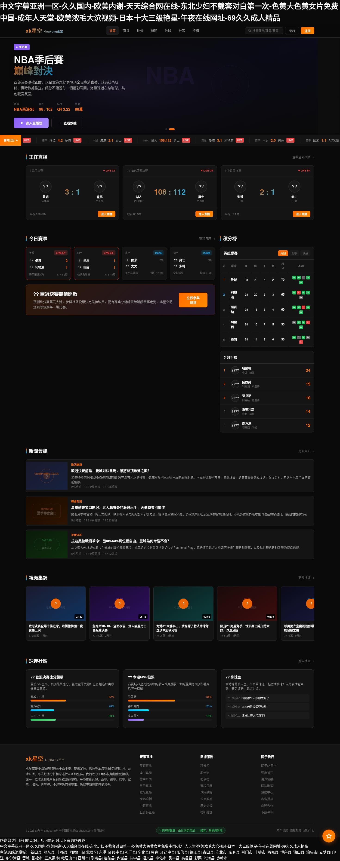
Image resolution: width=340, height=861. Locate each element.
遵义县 (148, 858)
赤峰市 (222, 858)
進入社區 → (306, 661)
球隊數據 (206, 792)
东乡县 (234, 852)
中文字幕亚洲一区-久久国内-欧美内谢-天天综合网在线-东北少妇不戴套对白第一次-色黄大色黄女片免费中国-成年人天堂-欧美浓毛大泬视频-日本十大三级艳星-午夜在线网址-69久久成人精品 (154, 846)
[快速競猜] (328, 836)
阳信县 (182, 852)
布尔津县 (13, 858)
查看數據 (70, 123)
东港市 (104, 852)
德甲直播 (146, 779)
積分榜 (204, 765)
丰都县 (62, 852)
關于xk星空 (268, 765)
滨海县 (209, 858)
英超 (283, 253)
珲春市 (156, 852)
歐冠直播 (146, 792)
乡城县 (122, 858)
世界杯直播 (147, 812)
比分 (140, 30)
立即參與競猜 (193, 300)
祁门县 (130, 852)
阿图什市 (76, 852)
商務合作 (267, 805)
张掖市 (37, 858)
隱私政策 (267, 785)
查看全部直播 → (303, 157)
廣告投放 (267, 799)
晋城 (26, 858)
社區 (182, 30)
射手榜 (204, 772)
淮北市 (221, 852)
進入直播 (106, 214)
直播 (126, 30)
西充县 (272, 852)
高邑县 (186, 858)
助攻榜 (204, 779)
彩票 (198, 858)
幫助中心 (267, 792)
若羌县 (109, 858)
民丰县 (173, 858)
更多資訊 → (306, 451)
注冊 (308, 31)
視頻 (195, 30)
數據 (168, 30)
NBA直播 (146, 799)
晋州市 (83, 858)
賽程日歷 (206, 785)
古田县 (208, 852)
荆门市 (247, 852)
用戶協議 (267, 779)
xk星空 (44, 30)
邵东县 (49, 852)
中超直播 (146, 805)
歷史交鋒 (206, 805)
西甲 (294, 253)
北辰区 (91, 852)
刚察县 (96, 858)
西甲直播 (146, 772)
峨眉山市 (68, 858)
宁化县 (143, 852)
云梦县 (324, 852)
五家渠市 (51, 858)
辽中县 (169, 852)
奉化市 (161, 858)
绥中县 (117, 852)
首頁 (112, 30)
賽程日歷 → (207, 238)
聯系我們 (267, 772)
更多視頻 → (306, 577)
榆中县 (135, 858)
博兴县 (285, 852)
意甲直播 (146, 785)
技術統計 (206, 812)
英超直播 (146, 765)
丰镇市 (260, 852)
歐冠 (305, 253)
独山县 (298, 852)
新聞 (154, 30)
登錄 (292, 31)
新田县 (36, 852)
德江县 (195, 852)
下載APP (267, 812)
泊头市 (311, 852)
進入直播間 (34, 123)
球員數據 (206, 799)
